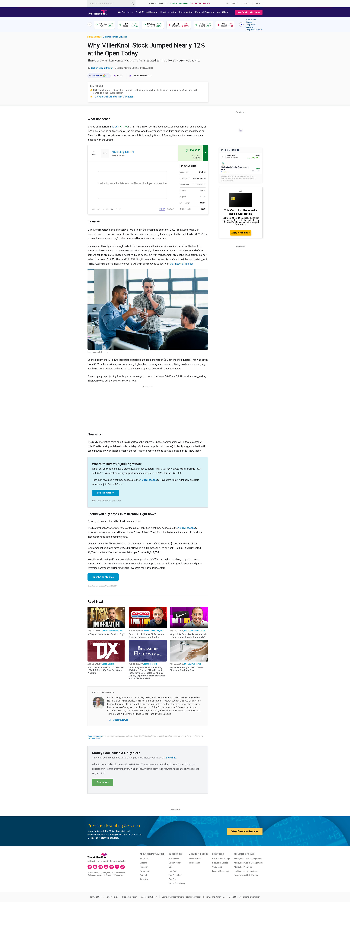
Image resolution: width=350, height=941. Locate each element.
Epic (170, 867)
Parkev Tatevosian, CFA (112, 631)
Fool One (172, 879)
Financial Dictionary (220, 871)
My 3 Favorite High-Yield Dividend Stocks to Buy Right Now (187, 669)
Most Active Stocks (251, 20)
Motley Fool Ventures (243, 867)
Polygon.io (119, 875)
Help (258, 4)
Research (144, 867)
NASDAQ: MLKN (123, 152)
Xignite (108, 875)
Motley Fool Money (177, 883)
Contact (143, 875)
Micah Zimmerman (192, 664)
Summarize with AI (140, 76)
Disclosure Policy (129, 897)
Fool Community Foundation (246, 871)
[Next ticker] (241, 24)
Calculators (217, 867)
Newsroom (144, 871)
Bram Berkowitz (150, 664)
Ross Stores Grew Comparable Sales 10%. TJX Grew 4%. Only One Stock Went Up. (106, 670)
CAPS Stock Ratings (221, 859)
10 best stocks (148, 479)
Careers (143, 863)
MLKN (115, 126)
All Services (174, 859)
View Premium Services (244, 831)
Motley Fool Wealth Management (248, 863)
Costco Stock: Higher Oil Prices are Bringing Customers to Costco (146, 635)
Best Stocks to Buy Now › (248, 12)
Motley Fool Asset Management (248, 859)
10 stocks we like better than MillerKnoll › (114, 96)
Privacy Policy (112, 897)
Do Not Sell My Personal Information (244, 897)
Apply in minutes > (240, 232)
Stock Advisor (175, 863)
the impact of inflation (181, 263)
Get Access (225, 172)
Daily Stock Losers (254, 29)
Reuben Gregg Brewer (102, 68)
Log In (246, 4)
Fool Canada (194, 863)
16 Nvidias (170, 757)
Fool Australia (195, 859)
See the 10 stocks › (103, 577)
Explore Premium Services (115, 37)
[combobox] (111, 3)
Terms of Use (96, 897)
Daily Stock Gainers (251, 25)
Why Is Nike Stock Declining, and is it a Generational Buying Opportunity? (188, 635)
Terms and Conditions (215, 897)
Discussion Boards (220, 863)
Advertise (144, 879)
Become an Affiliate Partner (246, 875)
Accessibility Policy (149, 897)
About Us (144, 859)
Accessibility (231, 4)
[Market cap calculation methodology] (204, 172)
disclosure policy (94, 738)
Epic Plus (172, 871)
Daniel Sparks (108, 664)
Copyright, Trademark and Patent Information (181, 897)
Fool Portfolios (175, 875)
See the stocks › (105, 492)
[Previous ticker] (90, 24)
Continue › (102, 782)
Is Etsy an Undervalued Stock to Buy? (106, 634)
